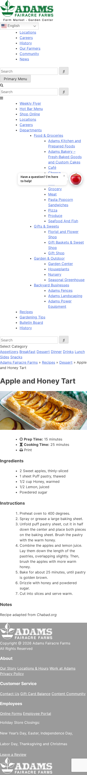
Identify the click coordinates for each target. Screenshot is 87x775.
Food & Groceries (48, 135)
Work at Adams (62, 668)
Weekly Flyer (30, 103)
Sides (4, 357)
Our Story (8, 668)
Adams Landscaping (65, 296)
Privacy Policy (12, 673)
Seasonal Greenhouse (66, 279)
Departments (31, 130)
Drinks (68, 351)
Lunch (80, 351)
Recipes (26, 312)
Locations (28, 32)
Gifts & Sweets (46, 226)
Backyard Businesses (51, 285)
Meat (52, 194)
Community (29, 53)
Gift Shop (56, 253)
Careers (26, 37)
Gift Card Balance (35, 693)
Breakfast (27, 351)
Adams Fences (60, 290)
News (24, 59)
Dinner (56, 351)
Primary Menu (15, 79)
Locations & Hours (32, 668)
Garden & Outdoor (49, 258)
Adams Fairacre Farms (19, 362)
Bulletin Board (31, 322)
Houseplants (58, 269)
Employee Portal (37, 713)
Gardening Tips (32, 317)
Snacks (16, 357)
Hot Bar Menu (31, 108)
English (13, 26)
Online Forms (11, 713)
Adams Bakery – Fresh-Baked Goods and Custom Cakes (65, 156)
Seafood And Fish (63, 221)
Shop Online (30, 114)
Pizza (52, 210)
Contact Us (9, 693)
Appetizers (9, 351)
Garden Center (60, 263)
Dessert (43, 351)
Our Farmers (30, 48)
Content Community (69, 693)
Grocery (55, 189)
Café (52, 167)
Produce (55, 215)
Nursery (54, 274)
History (26, 43)
